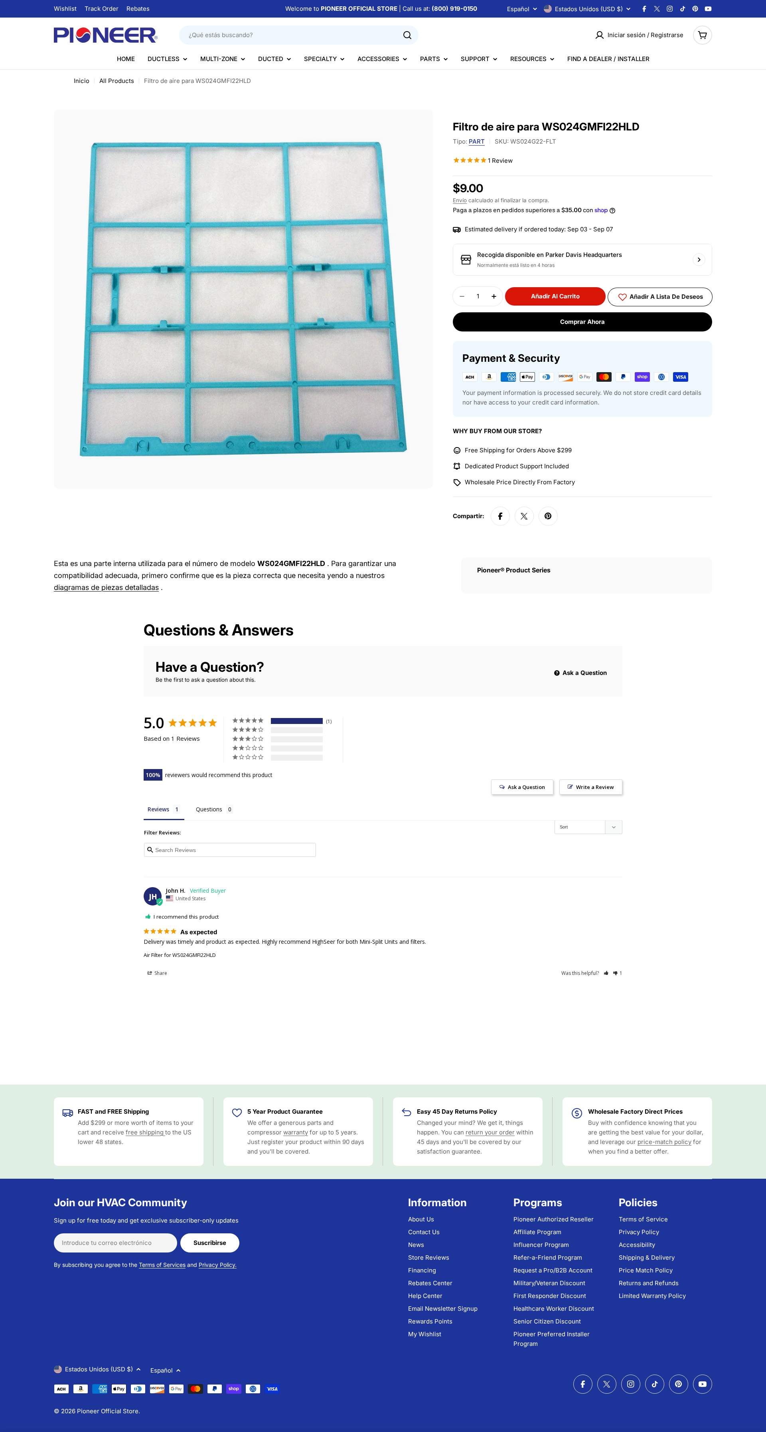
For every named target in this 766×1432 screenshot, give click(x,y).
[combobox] (299, 35)
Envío (460, 200)
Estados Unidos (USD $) (589, 9)
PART (477, 141)
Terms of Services (162, 1264)
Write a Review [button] (595, 787)
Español (518, 9)
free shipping (145, 1132)
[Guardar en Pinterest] (548, 516)
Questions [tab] (209, 809)
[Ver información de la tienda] (699, 259)
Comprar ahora (582, 321)
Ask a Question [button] (526, 787)
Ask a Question (584, 673)
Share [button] (160, 973)
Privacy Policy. (218, 1264)
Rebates (138, 8)
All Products (116, 81)
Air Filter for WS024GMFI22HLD (180, 955)
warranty (295, 1132)
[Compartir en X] (524, 516)
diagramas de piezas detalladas (106, 587)
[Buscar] (407, 35)
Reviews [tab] (158, 809)
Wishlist (65, 8)
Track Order (101, 8)
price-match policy (664, 1142)
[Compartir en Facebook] (500, 516)
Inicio (81, 81)
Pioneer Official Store (107, 1411)
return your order (490, 1132)
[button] (606, 973)
